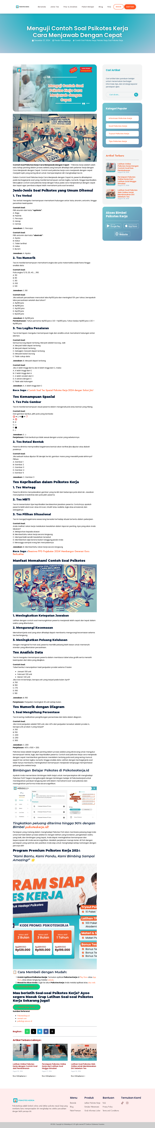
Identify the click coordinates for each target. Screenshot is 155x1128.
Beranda (42, 7)
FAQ (109, 7)
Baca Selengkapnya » (20, 1076)
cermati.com (22, 1018)
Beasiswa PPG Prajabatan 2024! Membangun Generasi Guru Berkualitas (51, 553)
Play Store (84, 977)
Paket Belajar (88, 7)
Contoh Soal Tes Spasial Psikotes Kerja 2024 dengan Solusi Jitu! (60, 390)
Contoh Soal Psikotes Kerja (85, 40)
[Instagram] (127, 1103)
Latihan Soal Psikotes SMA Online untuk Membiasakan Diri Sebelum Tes (83, 1066)
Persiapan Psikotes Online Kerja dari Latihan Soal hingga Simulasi (54, 1066)
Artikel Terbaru (115, 155)
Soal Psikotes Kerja (115, 40)
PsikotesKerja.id (23, 1015)
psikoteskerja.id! (37, 827)
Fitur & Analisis (70, 7)
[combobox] (119, 95)
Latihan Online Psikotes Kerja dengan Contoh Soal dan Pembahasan (25, 1066)
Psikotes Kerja (102, 40)
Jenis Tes (54, 7)
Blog (101, 7)
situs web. (92, 982)
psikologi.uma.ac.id (24, 1021)
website (51, 980)
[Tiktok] (122, 1103)
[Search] (136, 95)
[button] (27, 1031)
